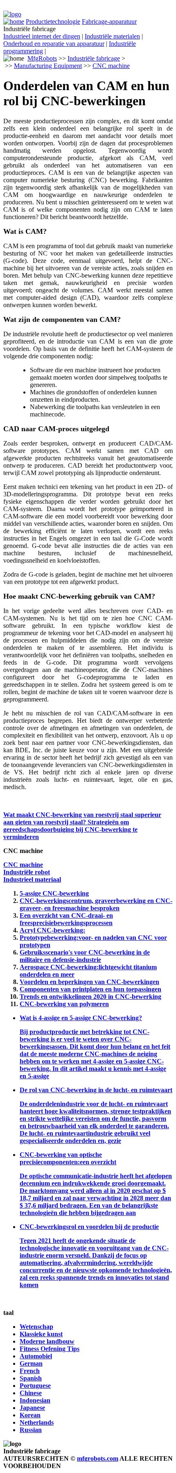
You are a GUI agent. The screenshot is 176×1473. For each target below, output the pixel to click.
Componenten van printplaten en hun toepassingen (90, 989)
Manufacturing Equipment (48, 65)
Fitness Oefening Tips (49, 1348)
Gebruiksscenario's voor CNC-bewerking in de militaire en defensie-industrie (85, 956)
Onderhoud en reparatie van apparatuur (53, 43)
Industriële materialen (112, 36)
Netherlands (37, 1422)
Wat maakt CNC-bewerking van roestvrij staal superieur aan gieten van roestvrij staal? (82, 818)
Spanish (31, 1378)
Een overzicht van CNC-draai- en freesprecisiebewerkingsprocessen (66, 919)
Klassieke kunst (41, 1333)
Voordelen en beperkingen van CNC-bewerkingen (89, 981)
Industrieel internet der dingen (41, 36)
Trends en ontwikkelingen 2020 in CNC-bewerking (90, 996)
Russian (31, 1429)
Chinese (31, 1392)
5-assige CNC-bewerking (54, 893)
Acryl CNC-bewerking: (52, 930)
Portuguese (35, 1385)
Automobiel (36, 1356)
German (31, 1363)
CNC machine (111, 65)
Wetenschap (36, 1326)
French (30, 1370)
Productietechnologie (53, 21)
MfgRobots (42, 58)
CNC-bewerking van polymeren (64, 1003)
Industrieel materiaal (32, 879)
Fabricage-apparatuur (109, 21)
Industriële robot (26, 872)
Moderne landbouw (47, 1341)
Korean (30, 1415)
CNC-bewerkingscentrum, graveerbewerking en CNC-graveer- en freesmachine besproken (96, 904)
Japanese (32, 1407)
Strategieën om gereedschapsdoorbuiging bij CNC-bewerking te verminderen (70, 829)
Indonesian (35, 1400)
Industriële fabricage (94, 58)
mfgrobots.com (97, 1458)
